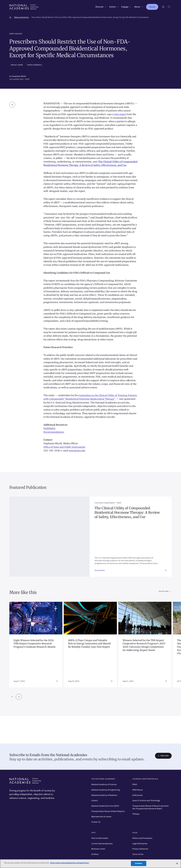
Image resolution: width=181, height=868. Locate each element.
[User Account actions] (163, 6)
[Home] (10, 17)
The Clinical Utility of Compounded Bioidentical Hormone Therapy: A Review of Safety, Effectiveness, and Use (127, 512)
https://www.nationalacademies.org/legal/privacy (69, 863)
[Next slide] (19, 697)
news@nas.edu (77, 450)
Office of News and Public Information (64, 447)
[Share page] (12, 105)
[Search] (169, 6)
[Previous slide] (12, 697)
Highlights (49, 428)
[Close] (177, 863)
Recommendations (53, 432)
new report (120, 114)
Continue (138, 863)
